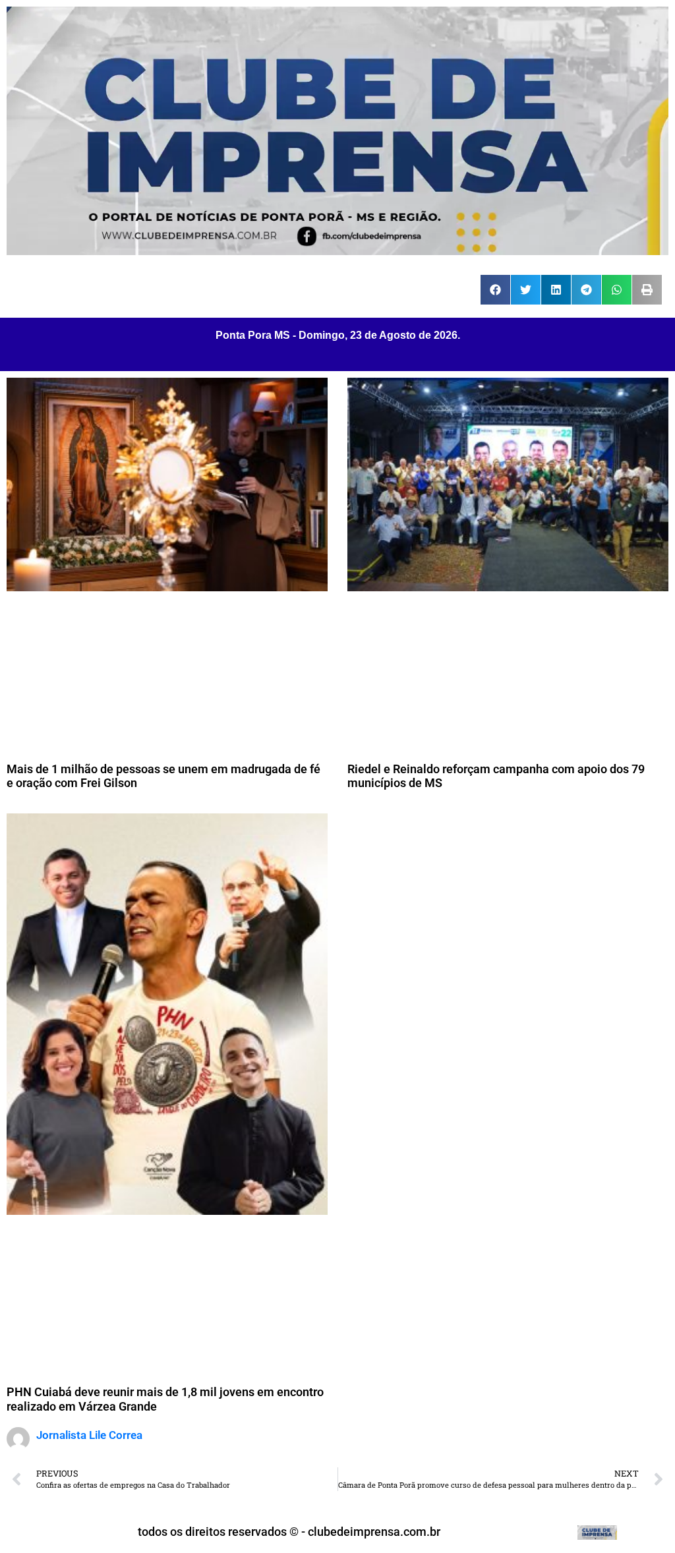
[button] (495, 290)
